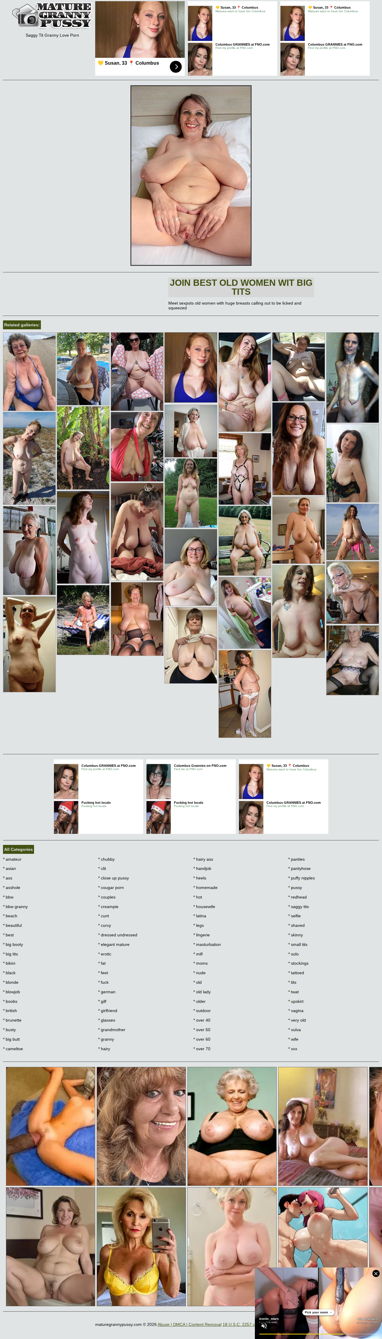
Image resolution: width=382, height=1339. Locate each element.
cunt (103, 915)
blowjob (11, 991)
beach (10, 915)
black (9, 972)
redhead (297, 897)
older (199, 1001)
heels (199, 878)
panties (296, 859)
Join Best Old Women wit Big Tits (241, 287)
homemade (205, 887)
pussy (295, 887)
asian (9, 868)
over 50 (201, 1029)
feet (103, 972)
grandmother (111, 1029)
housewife (204, 906)
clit (102, 868)
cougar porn (111, 887)
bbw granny (15, 906)
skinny (295, 935)
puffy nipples (301, 878)
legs (198, 925)
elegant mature (114, 944)
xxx (292, 1048)
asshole (11, 887)
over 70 (201, 1048)
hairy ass (203, 859)
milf (198, 954)
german (106, 991)
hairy (104, 1048)
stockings (298, 963)
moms (200, 963)
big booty (13, 944)
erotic (104, 954)
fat (102, 963)
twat (293, 991)
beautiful (12, 925)
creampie (108, 906)
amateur (12, 859)
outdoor (202, 1010)
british (10, 1010)
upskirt (296, 1001)
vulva (294, 1029)
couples (106, 897)
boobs (10, 1001)
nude (199, 972)
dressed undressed (117, 935)
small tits (297, 944)
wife (293, 1039)
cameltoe (13, 1048)
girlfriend (107, 1010)
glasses (106, 1020)
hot (197, 897)
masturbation (207, 944)
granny (106, 1039)
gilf (102, 1001)
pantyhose (299, 868)
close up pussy (113, 878)
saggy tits (298, 906)
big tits (10, 954)
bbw (8, 897)
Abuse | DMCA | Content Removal (189, 1324)
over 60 (201, 1039)
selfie (294, 915)
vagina (296, 1010)
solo (293, 954)
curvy (104, 925)
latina (199, 915)
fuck (103, 982)
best (8, 935)
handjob (202, 868)
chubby (106, 859)
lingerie (201, 935)
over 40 (201, 1020)
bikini (9, 963)
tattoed (296, 972)
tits (292, 982)
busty (9, 1029)
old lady (202, 991)
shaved (296, 925)
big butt (11, 1039)
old (197, 982)
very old (297, 1020)
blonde (11, 982)
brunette (12, 1020)
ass (7, 878)
